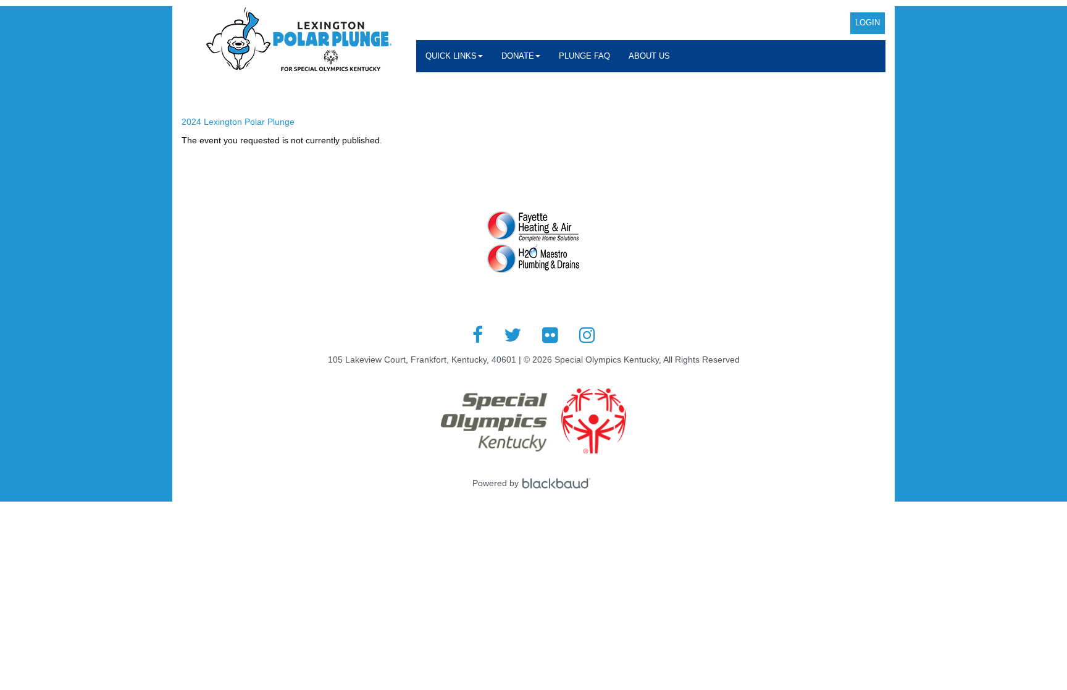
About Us (649, 56)
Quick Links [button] (451, 56)
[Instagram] (587, 334)
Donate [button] (517, 56)
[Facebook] (477, 334)
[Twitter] (512, 334)
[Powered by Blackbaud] (558, 483)
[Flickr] (550, 334)
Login (867, 22)
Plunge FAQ (584, 56)
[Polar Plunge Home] (298, 41)
